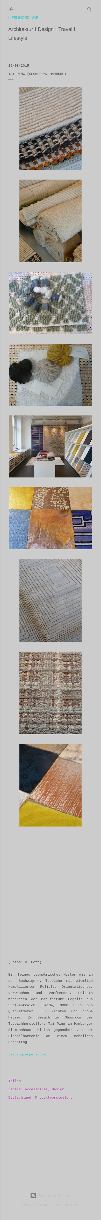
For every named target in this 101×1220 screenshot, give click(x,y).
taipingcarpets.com (27, 1054)
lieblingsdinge (23, 18)
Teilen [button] (14, 1081)
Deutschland (19, 1097)
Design (58, 1089)
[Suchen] (89, 8)
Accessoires (36, 1089)
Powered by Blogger (54, 1196)
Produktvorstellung (54, 1097)
